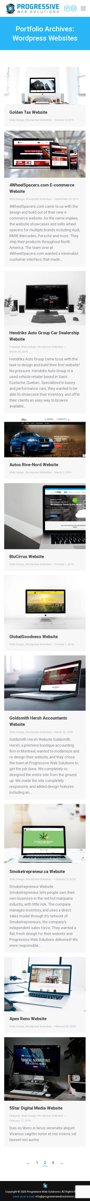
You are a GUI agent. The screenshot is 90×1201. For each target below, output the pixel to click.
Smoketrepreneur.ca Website (37, 871)
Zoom (39, 85)
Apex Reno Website (27, 1018)
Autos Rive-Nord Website (33, 464)
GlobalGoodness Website (33, 636)
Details (50, 85)
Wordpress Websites (38, 120)
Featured (14, 346)
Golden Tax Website (28, 112)
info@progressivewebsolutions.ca (56, 1196)
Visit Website (33, 1069)
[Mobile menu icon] (83, 8)
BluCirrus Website (26, 556)
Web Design (16, 120)
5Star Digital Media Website (35, 1108)
